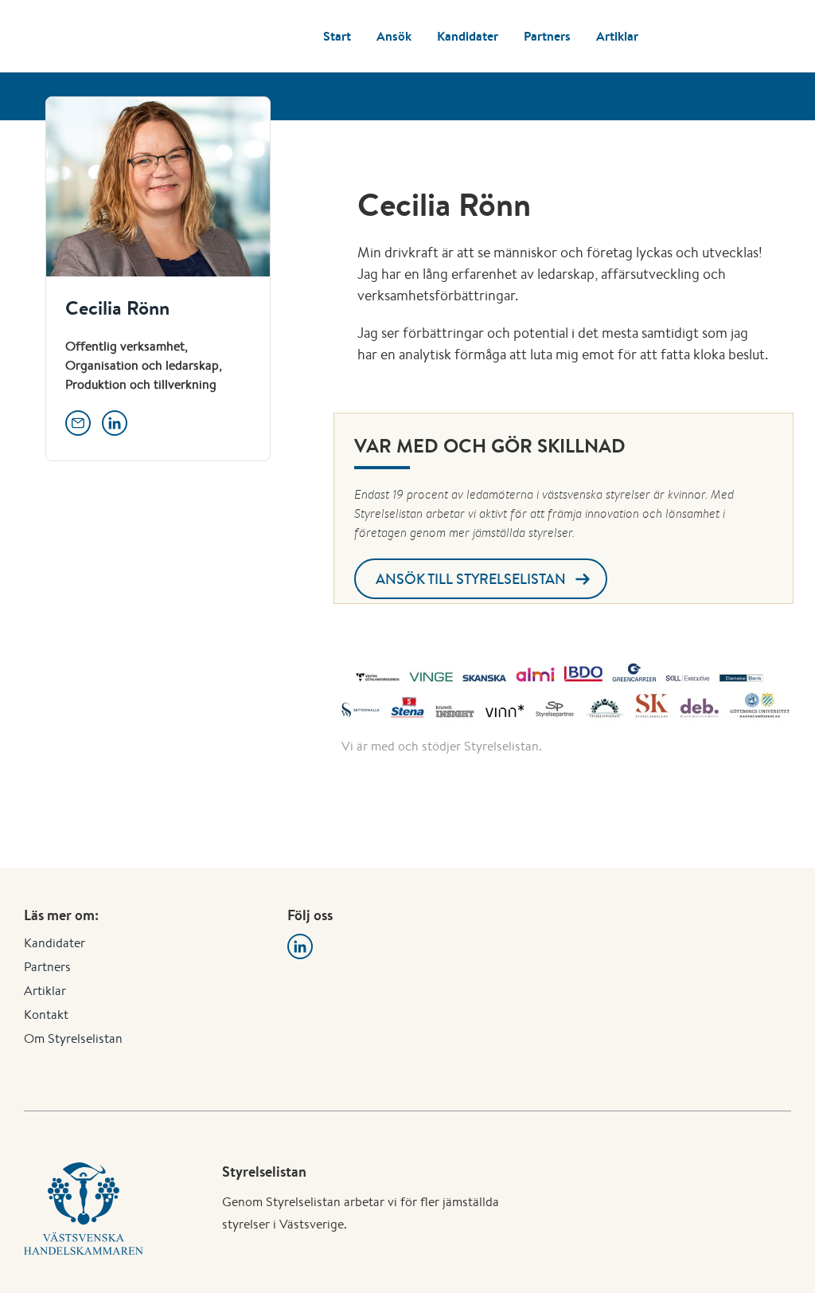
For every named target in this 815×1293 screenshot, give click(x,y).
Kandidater (467, 36)
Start (337, 36)
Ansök (393, 36)
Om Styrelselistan (73, 1038)
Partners (547, 36)
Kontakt (46, 1014)
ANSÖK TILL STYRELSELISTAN (471, 579)
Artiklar (617, 36)
